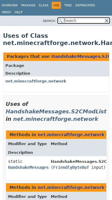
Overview (10, 5)
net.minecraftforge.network (35, 81)
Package (28, 5)
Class (43, 5)
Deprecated (85, 5)
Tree (68, 5)
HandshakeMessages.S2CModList (56, 111)
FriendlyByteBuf (71, 167)
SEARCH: (49, 20)
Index (6, 12)
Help (18, 12)
